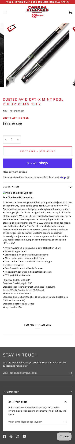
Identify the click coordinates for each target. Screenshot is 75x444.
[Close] (67, 400)
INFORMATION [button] (11, 391)
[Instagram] (17, 436)
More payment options (15, 172)
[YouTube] (24, 436)
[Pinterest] (11, 436)
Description (11, 186)
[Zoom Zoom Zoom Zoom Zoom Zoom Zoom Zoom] (37, 55)
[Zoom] (12, 80)
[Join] (62, 422)
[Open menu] (8, 12)
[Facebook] (4, 436)
